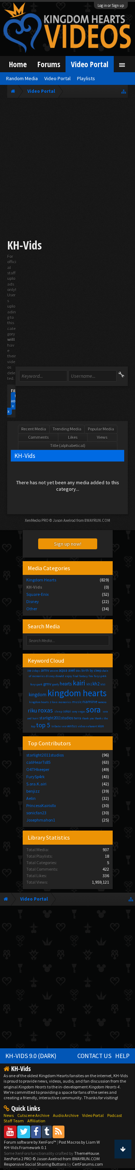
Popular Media (101, 429)
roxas (45, 710)
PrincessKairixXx (41, 805)
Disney (32, 601)
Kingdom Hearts (41, 579)
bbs (78, 670)
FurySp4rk (35, 776)
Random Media (22, 78)
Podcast (114, 1115)
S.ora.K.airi (36, 783)
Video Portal (89, 64)
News (9, 1115)
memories (64, 702)
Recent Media (33, 429)
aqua (63, 670)
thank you (88, 718)
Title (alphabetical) (67, 445)
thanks (99, 718)
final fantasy (80, 676)
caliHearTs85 (38, 762)
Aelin (31, 798)
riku (32, 710)
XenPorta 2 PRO (18, 1158)
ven (64, 726)
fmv (91, 676)
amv (45, 670)
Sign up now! (67, 544)
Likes (72, 437)
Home (18, 64)
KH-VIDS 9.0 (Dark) (31, 1056)
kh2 (96, 684)
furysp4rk (100, 676)
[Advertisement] (67, 169)
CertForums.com (87, 1164)
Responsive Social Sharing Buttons (35, 1164)
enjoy (68, 676)
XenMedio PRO (37, 520)
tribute (56, 726)
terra (77, 718)
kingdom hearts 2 (40, 702)
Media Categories (49, 568)
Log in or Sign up (111, 5)
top (33, 726)
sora (93, 709)
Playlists (86, 78)
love (55, 702)
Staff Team (14, 1120)
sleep (58, 711)
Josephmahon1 (40, 820)
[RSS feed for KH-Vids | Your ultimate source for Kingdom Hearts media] (58, 1131)
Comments (38, 437)
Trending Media (67, 429)
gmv (47, 683)
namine (89, 701)
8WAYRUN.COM (97, 520)
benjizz (33, 791)
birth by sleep (91, 670)
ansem (54, 670)
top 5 (43, 725)
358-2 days (33, 670)
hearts (66, 684)
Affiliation (36, 1120)
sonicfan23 (36, 812)
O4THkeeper (37, 769)
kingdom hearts (77, 693)
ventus (72, 726)
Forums (48, 64)
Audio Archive (65, 1115)
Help (122, 1056)
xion (101, 726)
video (81, 726)
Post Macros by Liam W (79, 1142)
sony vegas (78, 711)
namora (102, 702)
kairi (79, 683)
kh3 (102, 684)
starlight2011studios (56, 717)
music (77, 702)
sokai (67, 711)
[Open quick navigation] (123, 91)
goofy (55, 684)
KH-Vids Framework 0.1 (25, 1147)
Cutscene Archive (33, 1115)
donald (59, 676)
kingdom (37, 695)
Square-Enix (37, 594)
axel (71, 670)
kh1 (89, 684)
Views (102, 437)
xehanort (91, 726)
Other (31, 608)
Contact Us (94, 1056)
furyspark (36, 684)
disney (50, 676)
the (106, 718)
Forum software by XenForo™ (30, 1142)
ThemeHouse (86, 1153)
